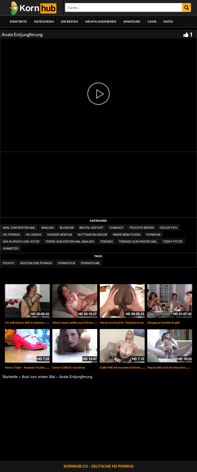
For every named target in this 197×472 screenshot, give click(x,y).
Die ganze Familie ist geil (163, 322)
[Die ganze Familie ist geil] (169, 301)
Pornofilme (90, 263)
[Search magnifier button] (186, 7)
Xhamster (10, 248)
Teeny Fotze (172, 241)
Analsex (47, 227)
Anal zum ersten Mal (19, 227)
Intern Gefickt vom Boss (68, 367)
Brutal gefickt (91, 227)
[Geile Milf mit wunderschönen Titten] (122, 346)
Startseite (18, 21)
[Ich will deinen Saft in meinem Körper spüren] (27, 301)
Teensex (106, 241)
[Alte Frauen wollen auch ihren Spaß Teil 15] (74, 301)
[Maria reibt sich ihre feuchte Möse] (169, 346)
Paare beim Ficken (126, 234)
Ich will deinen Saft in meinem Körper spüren (35, 322)
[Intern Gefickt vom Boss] (74, 346)
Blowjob (67, 227)
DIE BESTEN (69, 21)
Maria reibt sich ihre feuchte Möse (170, 367)
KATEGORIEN (44, 21)
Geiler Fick (168, 227)
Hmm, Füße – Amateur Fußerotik (28, 367)
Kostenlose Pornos (36, 263)
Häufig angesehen (100, 21)
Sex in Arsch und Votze (21, 241)
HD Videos (33, 234)
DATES (168, 21)
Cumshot (116, 227)
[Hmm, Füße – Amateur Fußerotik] (27, 346)
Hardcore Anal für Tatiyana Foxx (122, 322)
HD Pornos (11, 234)
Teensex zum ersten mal (138, 241)
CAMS (151, 21)
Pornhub (153, 234)
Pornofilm (66, 263)
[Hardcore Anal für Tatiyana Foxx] (122, 301)
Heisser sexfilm (59, 234)
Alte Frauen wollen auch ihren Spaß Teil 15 (81, 322)
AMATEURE (131, 21)
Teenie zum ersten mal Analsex (69, 241)
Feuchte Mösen (142, 227)
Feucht (8, 263)
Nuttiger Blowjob (92, 234)
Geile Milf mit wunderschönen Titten (124, 367)
